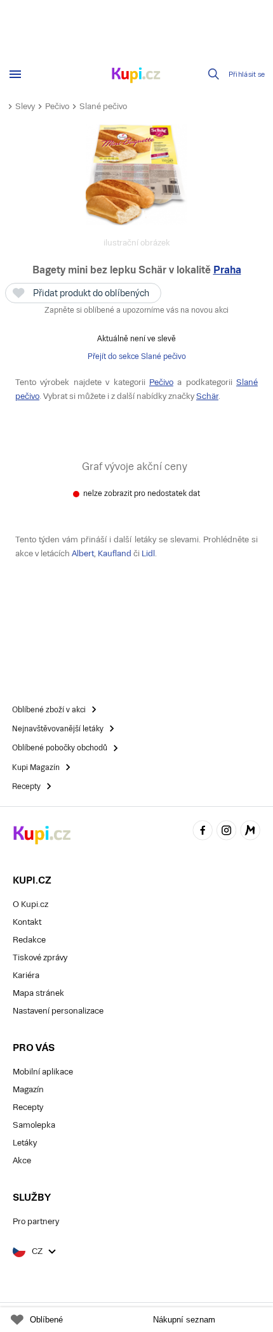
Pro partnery (36, 1221)
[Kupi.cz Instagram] (226, 832)
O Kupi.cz (30, 904)
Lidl (148, 553)
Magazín (28, 1089)
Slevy (25, 106)
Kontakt (27, 922)
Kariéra (26, 975)
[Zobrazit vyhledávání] (214, 74)
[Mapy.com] (250, 832)
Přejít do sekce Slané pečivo (137, 356)
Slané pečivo (103, 106)
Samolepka (34, 1125)
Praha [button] (227, 270)
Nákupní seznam (184, 1319)
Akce (22, 1160)
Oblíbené (46, 1319)
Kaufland (114, 553)
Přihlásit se (247, 74)
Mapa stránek (38, 993)
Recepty (28, 1107)
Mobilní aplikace (43, 1071)
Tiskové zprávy (40, 957)
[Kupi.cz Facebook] (202, 832)
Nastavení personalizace (58, 1010)
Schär (207, 396)
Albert (83, 553)
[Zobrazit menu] (15, 74)
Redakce (29, 939)
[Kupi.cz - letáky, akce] (136, 76)
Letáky (25, 1142)
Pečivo (57, 106)
